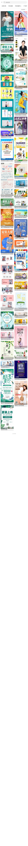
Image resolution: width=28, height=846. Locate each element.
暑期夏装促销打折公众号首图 (6, 137)
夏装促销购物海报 (18, 162)
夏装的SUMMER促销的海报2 (6, 339)
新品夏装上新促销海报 (5, 72)
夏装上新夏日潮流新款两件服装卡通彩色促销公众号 (21, 279)
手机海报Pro (18, 6)
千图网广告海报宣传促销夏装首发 (7, 359)
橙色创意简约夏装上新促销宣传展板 (21, 289)
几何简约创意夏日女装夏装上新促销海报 (21, 271)
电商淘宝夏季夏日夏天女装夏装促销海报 (21, 217)
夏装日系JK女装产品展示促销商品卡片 (21, 207)
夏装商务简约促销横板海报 (19, 187)
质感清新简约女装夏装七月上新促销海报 (7, 160)
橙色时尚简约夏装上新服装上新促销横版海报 (21, 247)
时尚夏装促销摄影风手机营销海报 (20, 114)
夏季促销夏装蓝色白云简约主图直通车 (21, 178)
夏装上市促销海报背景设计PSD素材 (7, 227)
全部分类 (4, 6)
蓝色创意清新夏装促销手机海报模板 (7, 253)
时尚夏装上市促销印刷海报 (19, 238)
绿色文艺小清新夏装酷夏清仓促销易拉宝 (7, 403)
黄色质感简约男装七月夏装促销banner (21, 324)
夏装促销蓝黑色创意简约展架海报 (7, 42)
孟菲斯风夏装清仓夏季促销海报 (20, 379)
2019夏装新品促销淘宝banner (20, 317)
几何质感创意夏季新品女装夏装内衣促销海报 (21, 135)
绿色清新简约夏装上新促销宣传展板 (21, 358)
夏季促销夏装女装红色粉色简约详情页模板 (7, 309)
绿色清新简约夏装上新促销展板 (6, 52)
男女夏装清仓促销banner (5, 367)
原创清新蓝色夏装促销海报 (19, 310)
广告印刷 (25, 6)
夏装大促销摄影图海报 (18, 35)
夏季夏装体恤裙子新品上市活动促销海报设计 (7, 330)
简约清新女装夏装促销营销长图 (6, 196)
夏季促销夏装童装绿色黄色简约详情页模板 (7, 128)
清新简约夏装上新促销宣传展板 (20, 197)
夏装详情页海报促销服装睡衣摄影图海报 (21, 62)
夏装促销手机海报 (4, 429)
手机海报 (10, 6)
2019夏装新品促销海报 (18, 88)
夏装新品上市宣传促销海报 (19, 405)
